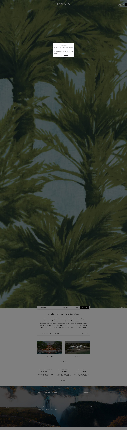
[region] (63, 50)
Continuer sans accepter (56, 53)
